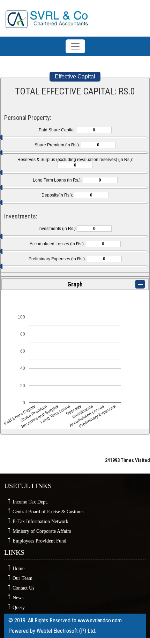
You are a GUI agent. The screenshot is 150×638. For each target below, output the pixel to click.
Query (19, 607)
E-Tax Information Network (40, 521)
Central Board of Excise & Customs (48, 511)
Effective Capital (75, 76)
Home (18, 568)
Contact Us (23, 588)
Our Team (22, 578)
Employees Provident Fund (39, 541)
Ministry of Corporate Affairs (42, 531)
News (18, 597)
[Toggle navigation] (75, 46)
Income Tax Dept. (30, 502)
